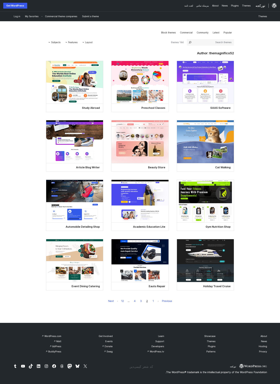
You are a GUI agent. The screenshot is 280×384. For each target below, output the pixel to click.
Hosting (263, 346)
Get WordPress (15, 5)
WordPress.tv (155, 351)
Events (109, 341)
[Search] (190, 42)
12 (122, 301)
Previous (167, 301)
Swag (108, 351)
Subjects (56, 42)
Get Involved (106, 336)
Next (111, 301)
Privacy (263, 351)
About (264, 336)
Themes (262, 16)
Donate (107, 346)
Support (159, 341)
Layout (89, 42)
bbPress (55, 346)
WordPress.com (51, 336)
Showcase (210, 336)
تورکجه (233, 366)
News (264, 341)
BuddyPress (53, 351)
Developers (158, 346)
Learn (161, 336)
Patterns (211, 351)
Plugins (212, 346)
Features (73, 42)
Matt (57, 341)
